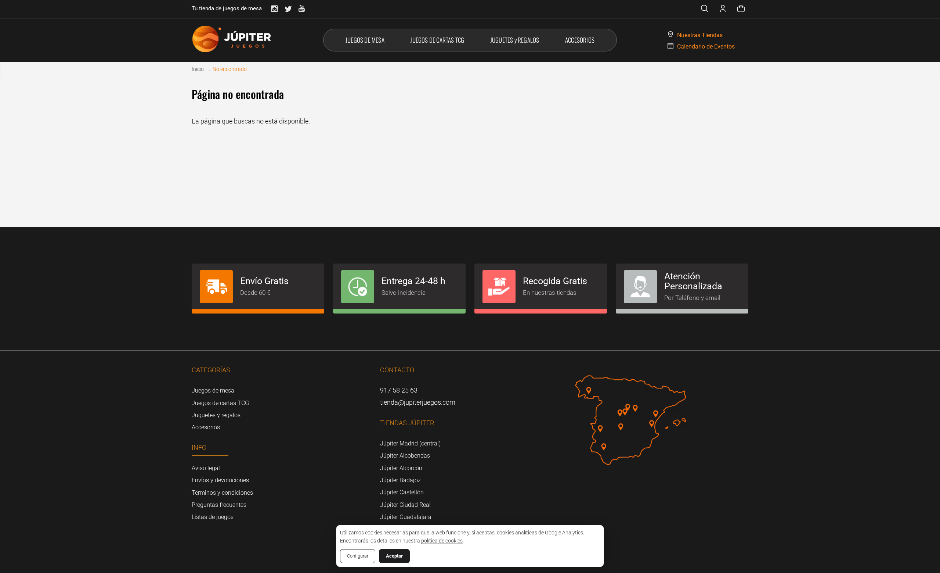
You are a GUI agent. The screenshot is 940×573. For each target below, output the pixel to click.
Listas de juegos (213, 516)
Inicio (198, 69)
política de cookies (442, 541)
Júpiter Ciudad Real (405, 504)
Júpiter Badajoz (400, 480)
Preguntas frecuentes (219, 504)
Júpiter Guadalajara (405, 516)
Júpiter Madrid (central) (410, 443)
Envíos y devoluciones (220, 480)
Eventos (706, 46)
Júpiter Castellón (402, 492)
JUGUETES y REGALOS (514, 39)
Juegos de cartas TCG (220, 403)
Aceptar (394, 556)
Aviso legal (206, 468)
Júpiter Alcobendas (405, 455)
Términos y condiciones (222, 492)
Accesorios (206, 427)
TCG (437, 39)
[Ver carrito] (741, 9)
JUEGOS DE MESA (365, 39)
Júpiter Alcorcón (401, 468)
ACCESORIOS (579, 39)
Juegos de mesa (213, 390)
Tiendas (700, 35)
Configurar (357, 556)
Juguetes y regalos (216, 415)
